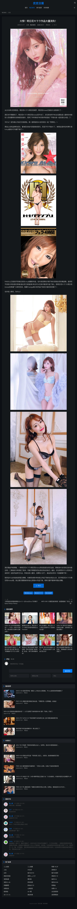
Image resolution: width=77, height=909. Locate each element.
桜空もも (54, 879)
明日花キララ (39, 593)
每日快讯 (32, 7)
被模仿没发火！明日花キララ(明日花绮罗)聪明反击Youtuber (30, 627)
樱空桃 (30, 879)
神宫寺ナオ (55, 876)
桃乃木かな (31, 873)
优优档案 (46, 7)
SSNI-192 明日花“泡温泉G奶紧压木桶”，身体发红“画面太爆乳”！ (64, 627)
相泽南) (6, 891)
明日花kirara (28, 593)
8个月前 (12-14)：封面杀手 (17, 854)
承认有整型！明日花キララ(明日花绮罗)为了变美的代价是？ (47, 627)
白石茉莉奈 (55, 891)
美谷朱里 (30, 894)
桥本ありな (31, 885)
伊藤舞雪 (6, 885)
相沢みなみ (55, 882)
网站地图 (45, 903)
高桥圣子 (54, 870)
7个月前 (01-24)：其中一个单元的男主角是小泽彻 (18, 823)
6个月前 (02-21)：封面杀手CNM (17, 817)
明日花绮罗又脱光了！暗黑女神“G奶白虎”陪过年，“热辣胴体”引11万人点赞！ (12, 649)
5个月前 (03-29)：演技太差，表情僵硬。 (17, 804)
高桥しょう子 (31, 876)
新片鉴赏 (39, 7)
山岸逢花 (30, 888)
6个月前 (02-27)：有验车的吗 (16, 810)
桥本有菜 (30, 882)
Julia (5, 870)
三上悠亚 (6, 866)
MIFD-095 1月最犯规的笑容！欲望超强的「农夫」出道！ (56, 602)
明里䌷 (53, 885)
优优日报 (38, 3)
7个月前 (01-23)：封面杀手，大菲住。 (17, 836)
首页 (26, 7)
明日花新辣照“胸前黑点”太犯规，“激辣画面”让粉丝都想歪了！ (64, 649)
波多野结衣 (55, 894)
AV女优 (30, 870)
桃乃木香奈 (55, 873)
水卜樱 (30, 891)
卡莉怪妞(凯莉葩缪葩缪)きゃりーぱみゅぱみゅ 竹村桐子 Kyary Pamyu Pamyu (21, 602)
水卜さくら (7, 894)
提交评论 (67, 671)
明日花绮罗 (48, 593)
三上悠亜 (30, 866)
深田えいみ (7, 882)
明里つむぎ (55, 866)
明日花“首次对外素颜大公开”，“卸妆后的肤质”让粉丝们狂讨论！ (47, 649)
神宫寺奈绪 (7, 876)
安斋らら (54, 888)
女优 (5, 873)
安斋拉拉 (6, 888)
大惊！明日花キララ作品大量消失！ (38, 21)
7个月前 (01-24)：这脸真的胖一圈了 (16, 829)
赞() (54, 25)
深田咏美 (6, 879)
